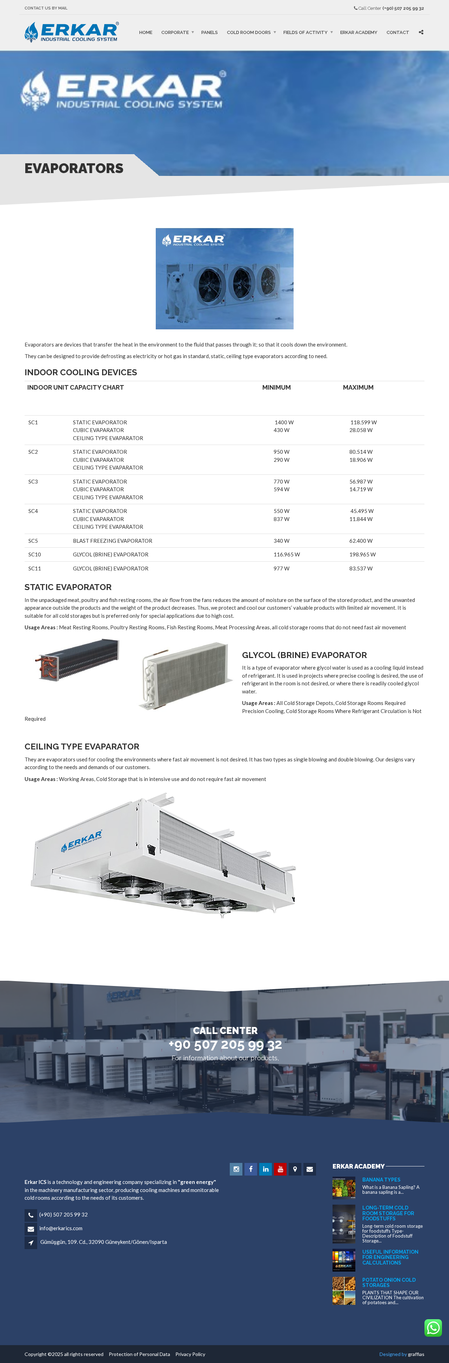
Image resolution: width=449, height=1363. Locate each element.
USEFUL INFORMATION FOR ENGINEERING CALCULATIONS (390, 1257)
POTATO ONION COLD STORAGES (389, 1282)
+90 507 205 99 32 (225, 1044)
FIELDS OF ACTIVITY (305, 32)
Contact (398, 32)
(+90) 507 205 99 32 (63, 1214)
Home (145, 32)
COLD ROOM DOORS (249, 32)
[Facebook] (251, 1169)
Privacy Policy (188, 1354)
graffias (416, 1354)
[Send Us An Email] (310, 1169)
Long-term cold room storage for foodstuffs (388, 1213)
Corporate (175, 32)
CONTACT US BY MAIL (46, 8)
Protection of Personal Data (138, 1354)
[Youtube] (281, 1169)
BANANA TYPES (381, 1180)
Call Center (390, 8)
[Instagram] (236, 1169)
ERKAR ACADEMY (358, 32)
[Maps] (295, 1169)
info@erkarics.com (60, 1228)
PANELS (209, 32)
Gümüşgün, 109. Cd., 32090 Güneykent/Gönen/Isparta (103, 1242)
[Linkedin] (266, 1169)
